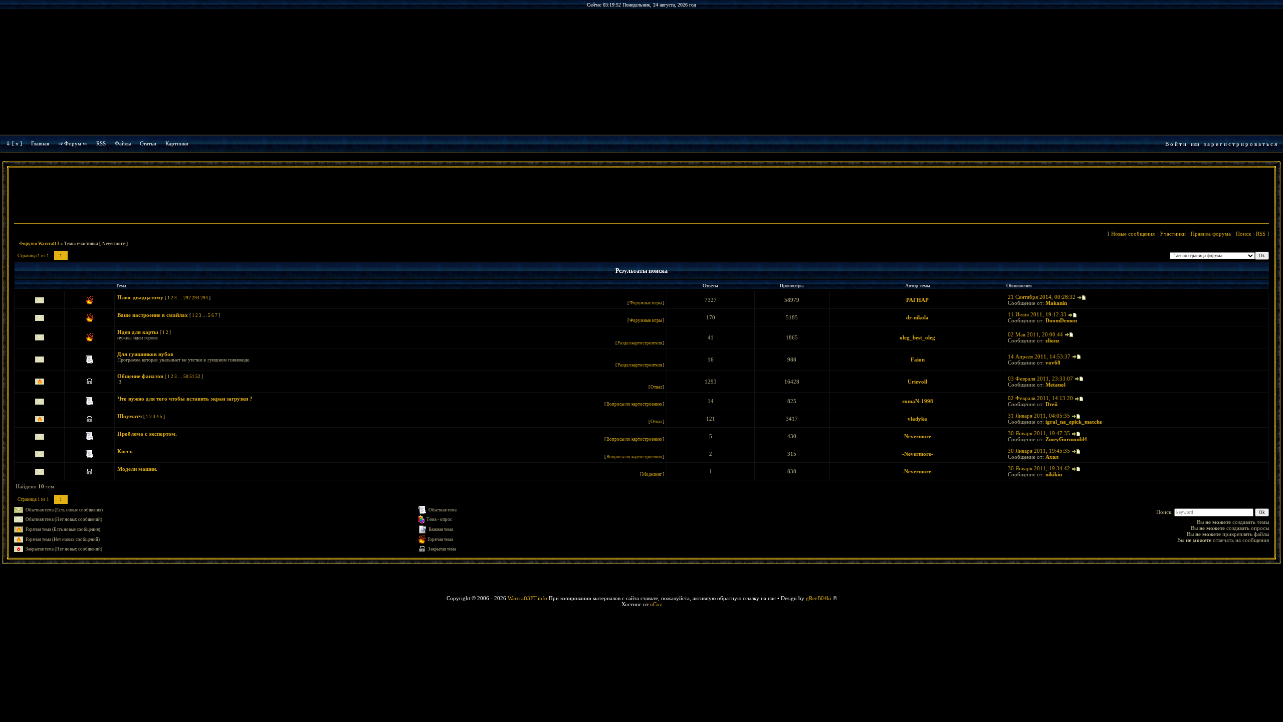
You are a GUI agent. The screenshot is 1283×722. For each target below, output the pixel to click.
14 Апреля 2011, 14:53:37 (1039, 356)
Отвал (656, 387)
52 (197, 376)
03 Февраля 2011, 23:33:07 (1040, 379)
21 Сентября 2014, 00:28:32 (1042, 297)
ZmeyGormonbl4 (1066, 439)
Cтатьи (148, 143)
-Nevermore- (917, 436)
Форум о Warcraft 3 (39, 243)
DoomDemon (1061, 320)
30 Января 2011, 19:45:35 (1039, 451)
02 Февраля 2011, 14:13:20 (1040, 398)
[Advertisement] (641, 196)
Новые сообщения (1133, 234)
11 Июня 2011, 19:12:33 (1037, 314)
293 (195, 297)
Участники (1173, 234)
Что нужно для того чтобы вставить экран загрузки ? (185, 399)
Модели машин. (137, 469)
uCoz (656, 604)
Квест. (125, 451)
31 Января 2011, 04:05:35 (1039, 416)
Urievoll (917, 382)
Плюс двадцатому (140, 297)
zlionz (1052, 340)
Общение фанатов (140, 376)
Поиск (1243, 234)
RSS (101, 143)
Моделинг (652, 474)
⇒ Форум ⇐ (72, 143)
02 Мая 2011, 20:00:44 (1035, 334)
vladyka (917, 419)
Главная (40, 143)
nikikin (1053, 474)
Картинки (176, 143)
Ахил (1051, 457)
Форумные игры (645, 302)
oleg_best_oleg (917, 337)
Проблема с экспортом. (147, 434)
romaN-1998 (917, 401)
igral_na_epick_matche (1073, 422)
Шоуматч (129, 416)
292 (187, 297)
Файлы (123, 143)
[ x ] (17, 143)
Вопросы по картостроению (634, 404)
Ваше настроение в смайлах (152, 315)
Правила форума (1211, 234)
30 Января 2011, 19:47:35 (1039, 433)
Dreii (1051, 404)
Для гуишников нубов (145, 354)
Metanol (1055, 385)
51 (191, 376)
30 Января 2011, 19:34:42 (1039, 468)
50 (185, 376)
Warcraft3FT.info (527, 598)
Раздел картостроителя (639, 342)
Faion (918, 359)
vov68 (1052, 362)
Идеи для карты (137, 332)
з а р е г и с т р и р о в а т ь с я (1240, 144)
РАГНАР (917, 300)
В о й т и (1175, 144)
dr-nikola (917, 317)
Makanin (1056, 303)
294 (204, 297)
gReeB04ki (818, 598)
